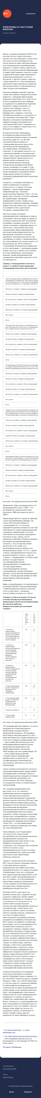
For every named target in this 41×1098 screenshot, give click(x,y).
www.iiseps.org (9, 1032)
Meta (11, 1092)
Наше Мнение (7, 13)
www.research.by (14, 1030)
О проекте (30, 13)
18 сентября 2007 (9, 1069)
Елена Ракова (9, 33)
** (12, 179)
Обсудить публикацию (12, 1047)
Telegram (28, 1092)
